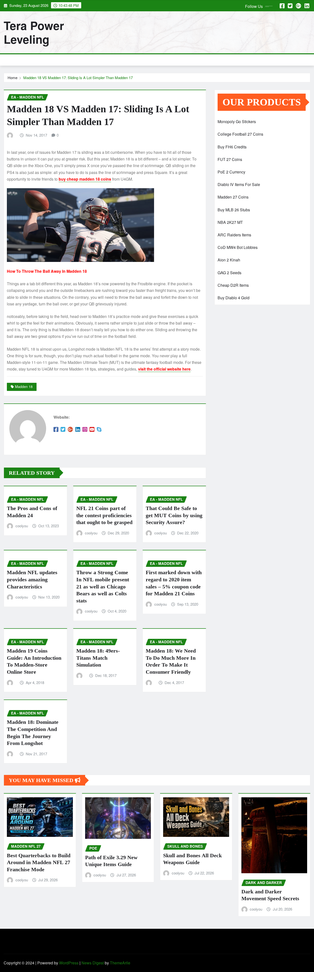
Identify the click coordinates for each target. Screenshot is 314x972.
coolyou (21, 525)
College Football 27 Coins (240, 134)
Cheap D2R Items (233, 285)
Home (12, 77)
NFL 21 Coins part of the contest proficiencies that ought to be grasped (104, 515)
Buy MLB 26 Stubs (234, 210)
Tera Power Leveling (34, 32)
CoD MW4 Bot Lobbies (238, 247)
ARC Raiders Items (234, 235)
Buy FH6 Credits (232, 147)
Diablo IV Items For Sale (239, 184)
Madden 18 (24, 386)
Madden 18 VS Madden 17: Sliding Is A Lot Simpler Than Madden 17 (78, 77)
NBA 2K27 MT (230, 222)
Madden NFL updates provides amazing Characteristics (32, 579)
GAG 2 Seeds (229, 272)
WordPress (68, 963)
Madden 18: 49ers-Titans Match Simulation (98, 658)
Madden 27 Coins (233, 197)
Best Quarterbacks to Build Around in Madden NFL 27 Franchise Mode (38, 862)
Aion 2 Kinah (229, 260)
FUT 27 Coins (230, 159)
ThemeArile (120, 963)
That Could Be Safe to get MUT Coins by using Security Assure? (174, 515)
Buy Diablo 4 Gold (233, 297)
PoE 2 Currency (231, 172)
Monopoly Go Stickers (237, 121)
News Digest (92, 963)
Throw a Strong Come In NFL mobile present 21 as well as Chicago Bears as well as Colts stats (102, 586)
